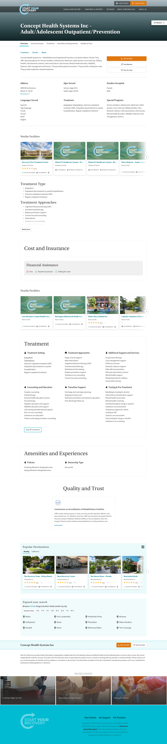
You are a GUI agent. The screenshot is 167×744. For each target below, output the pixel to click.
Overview (24, 43)
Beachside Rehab (131, 576)
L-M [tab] (52, 610)
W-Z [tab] (72, 610)
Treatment (50, 43)
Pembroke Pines (95, 616)
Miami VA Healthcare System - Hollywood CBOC (102, 162)
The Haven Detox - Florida (101, 576)
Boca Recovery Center (66, 576)
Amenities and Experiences (67, 43)
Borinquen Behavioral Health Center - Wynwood (69, 317)
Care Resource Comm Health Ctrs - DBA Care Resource (36, 317)
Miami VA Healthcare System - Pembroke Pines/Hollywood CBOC (69, 162)
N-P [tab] (57, 610)
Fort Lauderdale (63, 616)
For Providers (119, 717)
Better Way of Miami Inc (97, 317)
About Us (143, 9)
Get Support (104, 717)
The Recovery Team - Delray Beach (38, 576)
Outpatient (68, 105)
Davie (59, 622)
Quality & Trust (86, 43)
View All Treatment (33, 430)
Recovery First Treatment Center (35, 162)
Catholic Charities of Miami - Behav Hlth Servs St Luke (135, 317)
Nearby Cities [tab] (29, 611)
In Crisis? (158, 23)
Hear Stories (123, 3)
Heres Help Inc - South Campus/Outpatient (135, 162)
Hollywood (30, 622)
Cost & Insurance (37, 43)
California (35, 551)
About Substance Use (126, 9)
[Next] (147, 157)
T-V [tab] (67, 610)
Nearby (26, 551)
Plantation (92, 622)
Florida (33, 606)
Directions (24, 94)
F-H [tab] (42, 610)
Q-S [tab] (62, 610)
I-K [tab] (47, 610)
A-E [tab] (37, 610)
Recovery (110, 9)
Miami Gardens (125, 622)
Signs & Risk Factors (72, 9)
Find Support (140, 3)
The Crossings (125, 628)
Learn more (58, 525)
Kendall (28, 628)
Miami (28, 616)
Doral (59, 628)
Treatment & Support (94, 9)
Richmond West (94, 628)
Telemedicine (78, 105)
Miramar (122, 616)
